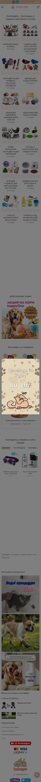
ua (25, 385)
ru (14, 385)
